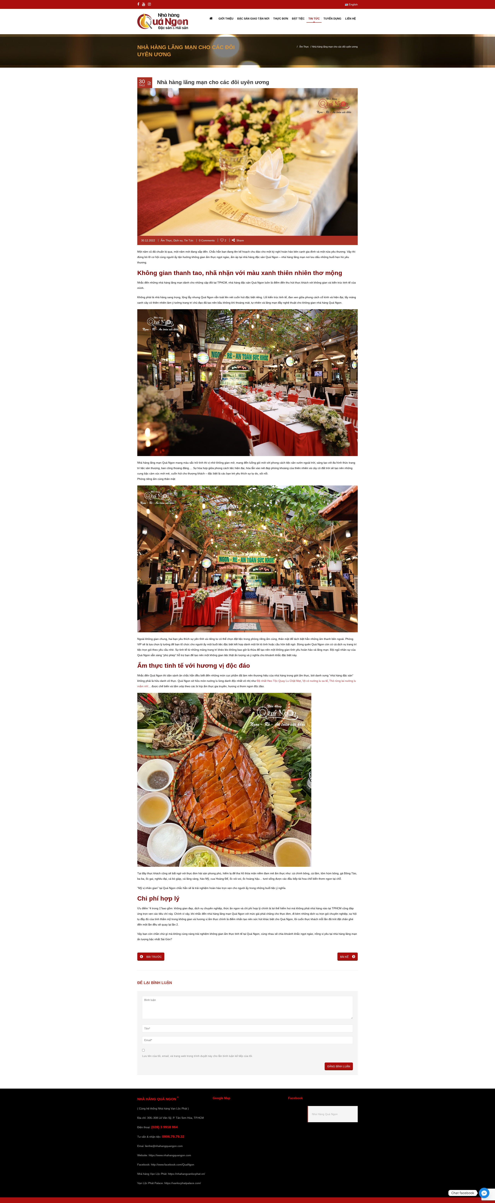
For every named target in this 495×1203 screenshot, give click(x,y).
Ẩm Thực (304, 46)
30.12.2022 (148, 240)
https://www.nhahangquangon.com (170, 1155)
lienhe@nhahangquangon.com (164, 1146)
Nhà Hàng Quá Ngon (325, 1114)
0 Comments (207, 240)
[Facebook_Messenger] (484, 1193)
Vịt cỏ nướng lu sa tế (315, 680)
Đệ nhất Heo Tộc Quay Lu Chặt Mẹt (279, 680)
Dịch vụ (178, 240)
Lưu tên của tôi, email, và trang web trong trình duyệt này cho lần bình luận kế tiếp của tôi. (197, 1055)
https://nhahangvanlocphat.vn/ (186, 1173)
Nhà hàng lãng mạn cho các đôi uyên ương (213, 82)
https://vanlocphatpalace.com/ (182, 1183)
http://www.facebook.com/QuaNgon (172, 1164)
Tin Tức (188, 240)
